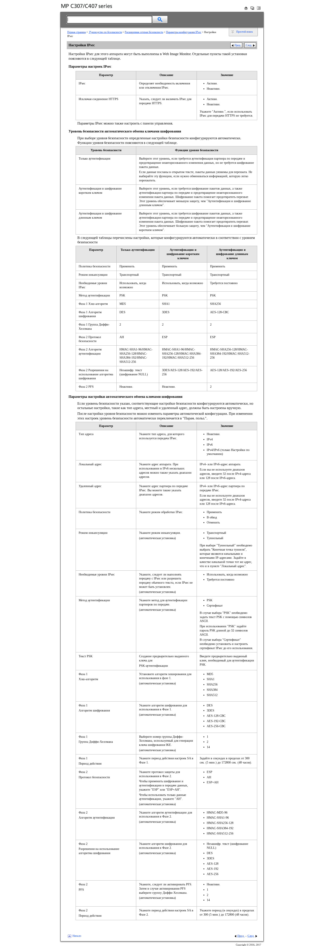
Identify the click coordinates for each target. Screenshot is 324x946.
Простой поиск (244, 31)
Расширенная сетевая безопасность (144, 32)
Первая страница (76, 32)
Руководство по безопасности (105, 32)
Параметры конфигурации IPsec (183, 32)
